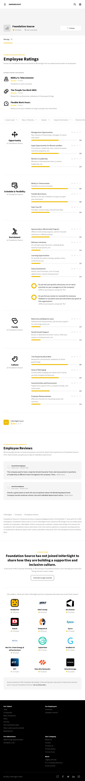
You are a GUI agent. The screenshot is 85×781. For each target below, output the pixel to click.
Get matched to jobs (11, 725)
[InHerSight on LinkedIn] (73, 776)
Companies (8, 712)
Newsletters (8, 731)
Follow (72, 28)
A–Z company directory (54, 763)
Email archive (50, 766)
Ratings (8, 39)
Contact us (49, 746)
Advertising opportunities (13, 739)
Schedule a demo (51, 712)
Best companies (10, 715)
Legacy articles (50, 759)
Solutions (48, 709)
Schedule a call (9, 743)
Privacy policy (50, 749)
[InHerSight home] (15, 4)
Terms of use (50, 752)
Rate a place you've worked (14, 728)
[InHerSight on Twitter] (68, 776)
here (5, 532)
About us (48, 739)
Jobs (5, 709)
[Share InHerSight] (57, 776)
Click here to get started (42, 578)
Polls (6, 719)
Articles (6, 722)
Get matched (32, 30)
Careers (48, 743)
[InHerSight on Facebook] (63, 776)
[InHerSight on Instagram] (78, 776)
